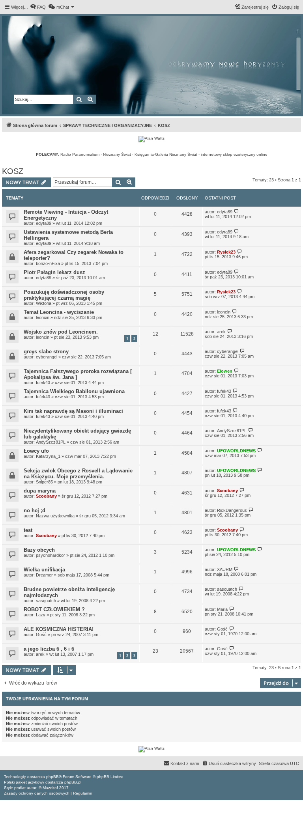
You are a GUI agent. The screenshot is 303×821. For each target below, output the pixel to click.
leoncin (42, 317)
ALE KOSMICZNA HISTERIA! (59, 629)
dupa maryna (40, 491)
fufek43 (43, 382)
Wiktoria (43, 303)
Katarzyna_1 (48, 456)
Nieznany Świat (117, 154)
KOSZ (12, 171)
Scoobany (46, 496)
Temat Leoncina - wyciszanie (59, 312)
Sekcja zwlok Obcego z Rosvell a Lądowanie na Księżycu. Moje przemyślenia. (78, 474)
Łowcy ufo (36, 451)
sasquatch (46, 600)
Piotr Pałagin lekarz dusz (54, 272)
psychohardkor (50, 555)
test (28, 530)
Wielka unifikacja (44, 570)
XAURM (224, 569)
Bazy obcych (39, 550)
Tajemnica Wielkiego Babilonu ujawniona (74, 391)
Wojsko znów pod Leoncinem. (61, 332)
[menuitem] (38, 7)
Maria (222, 609)
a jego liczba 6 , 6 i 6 (49, 649)
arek (221, 331)
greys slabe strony (46, 352)
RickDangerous (232, 510)
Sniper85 (44, 482)
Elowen (224, 371)
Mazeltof (50, 788)
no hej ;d (34, 510)
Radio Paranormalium (79, 154)
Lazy (40, 614)
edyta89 (43, 223)
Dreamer (44, 575)
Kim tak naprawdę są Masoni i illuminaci (73, 411)
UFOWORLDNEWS (236, 450)
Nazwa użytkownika (55, 515)
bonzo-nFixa (48, 263)
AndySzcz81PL (50, 442)
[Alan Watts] (151, 139)
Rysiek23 (226, 252)
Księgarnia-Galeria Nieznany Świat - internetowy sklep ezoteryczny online (201, 154)
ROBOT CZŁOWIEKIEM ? (54, 609)
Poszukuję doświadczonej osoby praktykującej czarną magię (64, 295)
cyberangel (46, 357)
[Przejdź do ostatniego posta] (236, 211)
